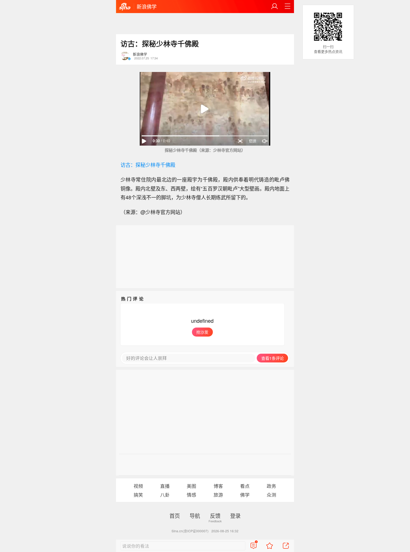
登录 (235, 515)
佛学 (245, 494)
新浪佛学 (147, 6)
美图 (191, 485)
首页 (174, 515)
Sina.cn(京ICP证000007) (190, 530)
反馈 (215, 515)
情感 (191, 494)
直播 (165, 485)
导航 (195, 515)
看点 (245, 485)
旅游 (218, 494)
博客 (218, 485)
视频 (138, 485)
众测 (271, 494)
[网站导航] (287, 6)
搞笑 (138, 494)
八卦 (165, 494)
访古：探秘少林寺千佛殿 (148, 164)
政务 (271, 485)
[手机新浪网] (125, 7)
